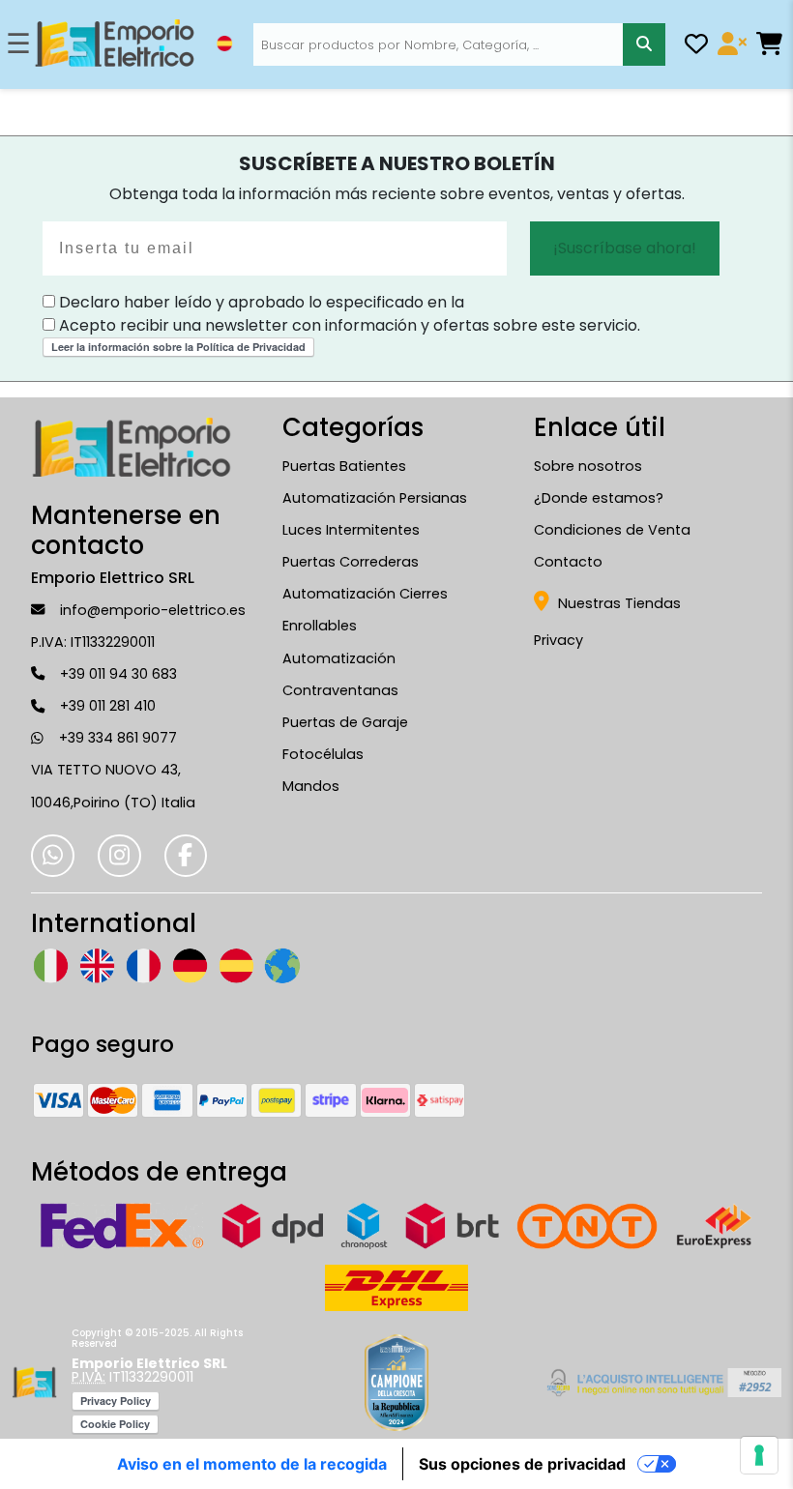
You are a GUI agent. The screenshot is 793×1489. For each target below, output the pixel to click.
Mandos (310, 786)
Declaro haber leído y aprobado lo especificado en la (259, 302)
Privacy (558, 640)
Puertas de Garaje (345, 722)
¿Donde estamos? (598, 498)
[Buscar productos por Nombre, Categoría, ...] (643, 44)
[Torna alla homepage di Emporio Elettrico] (34, 1382)
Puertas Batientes (344, 466)
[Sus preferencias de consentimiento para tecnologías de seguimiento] (759, 1455)
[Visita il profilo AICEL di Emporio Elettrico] (661, 1382)
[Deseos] (696, 47)
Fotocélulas (323, 754)
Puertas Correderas (350, 561)
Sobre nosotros (588, 466)
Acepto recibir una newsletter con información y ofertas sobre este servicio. (347, 325)
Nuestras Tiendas (617, 603)
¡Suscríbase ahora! (624, 248)
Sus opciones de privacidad (522, 1464)
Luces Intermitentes (351, 530)
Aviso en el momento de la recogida (252, 1464)
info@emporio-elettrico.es (153, 610)
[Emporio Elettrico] (114, 44)
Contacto (568, 561)
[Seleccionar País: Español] (224, 43)
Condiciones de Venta (612, 530)
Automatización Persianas (374, 498)
